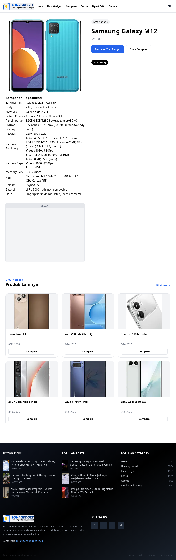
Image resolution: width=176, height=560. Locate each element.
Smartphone (101, 21)
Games (113, 6)
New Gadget (54, 6)
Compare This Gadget (107, 49)
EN (169, 6)
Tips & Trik (98, 6)
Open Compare (138, 49)
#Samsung (100, 62)
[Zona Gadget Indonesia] (18, 6)
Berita (84, 6)
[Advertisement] (45, 235)
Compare (71, 6)
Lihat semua (163, 285)
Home (39, 6)
